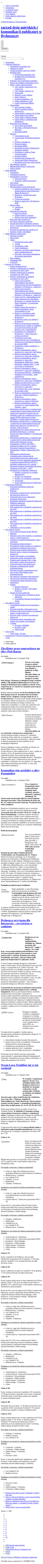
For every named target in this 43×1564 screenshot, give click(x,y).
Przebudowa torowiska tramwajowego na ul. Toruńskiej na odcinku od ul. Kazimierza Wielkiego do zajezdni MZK (28, 341)
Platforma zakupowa (17, 503)
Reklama (13, 534)
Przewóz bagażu (21, 144)
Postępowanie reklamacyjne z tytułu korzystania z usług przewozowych (23, 561)
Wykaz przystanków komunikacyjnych (24, 83)
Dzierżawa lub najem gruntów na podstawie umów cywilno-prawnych (26, 537)
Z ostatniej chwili (12, 10)
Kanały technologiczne (18, 266)
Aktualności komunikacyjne (20, 66)
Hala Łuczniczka (21, 213)
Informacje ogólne (16, 68)
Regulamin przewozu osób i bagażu (28, 162)
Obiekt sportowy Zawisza (24, 215)
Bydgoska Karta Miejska (19, 124)
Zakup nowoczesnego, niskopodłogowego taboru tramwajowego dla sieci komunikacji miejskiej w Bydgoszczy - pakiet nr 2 (28, 292)
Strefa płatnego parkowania (15, 16)
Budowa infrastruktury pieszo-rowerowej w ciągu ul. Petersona (26, 400)
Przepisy (13, 134)
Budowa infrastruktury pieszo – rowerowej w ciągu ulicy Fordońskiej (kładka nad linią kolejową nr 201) (28, 381)
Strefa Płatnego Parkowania (16, 234)
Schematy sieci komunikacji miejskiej (23, 81)
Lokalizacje (19, 207)
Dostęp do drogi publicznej (20, 593)
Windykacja (14, 583)
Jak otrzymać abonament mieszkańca (23, 578)
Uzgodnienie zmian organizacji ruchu (23, 581)
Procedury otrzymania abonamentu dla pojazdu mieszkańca (27, 255)
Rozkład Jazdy (15, 73)
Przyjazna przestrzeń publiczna (21, 221)
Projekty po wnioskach (23, 476)
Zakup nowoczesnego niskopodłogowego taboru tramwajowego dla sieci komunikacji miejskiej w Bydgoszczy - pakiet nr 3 (28, 284)
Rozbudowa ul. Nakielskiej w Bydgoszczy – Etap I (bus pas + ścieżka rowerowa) (26, 334)
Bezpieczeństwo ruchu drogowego (22, 187)
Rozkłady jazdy (11, 12)
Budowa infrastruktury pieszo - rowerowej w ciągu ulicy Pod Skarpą (28, 351)
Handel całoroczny (21, 587)
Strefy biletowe (20, 97)
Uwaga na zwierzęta (22, 199)
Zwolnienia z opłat (21, 246)
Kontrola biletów (21, 156)
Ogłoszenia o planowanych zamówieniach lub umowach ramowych (25, 494)
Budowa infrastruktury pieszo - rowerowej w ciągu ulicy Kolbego (27, 355)
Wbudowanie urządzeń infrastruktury (23, 550)
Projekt (17, 209)
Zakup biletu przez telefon (24, 115)
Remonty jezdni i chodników (20, 232)
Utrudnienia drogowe (18, 175)
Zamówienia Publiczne (14, 485)
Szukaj (3, 56)
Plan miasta (14, 183)
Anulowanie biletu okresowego (26, 160)
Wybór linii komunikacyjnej (25, 75)
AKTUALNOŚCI (12, 6)
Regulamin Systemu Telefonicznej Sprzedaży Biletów (27, 149)
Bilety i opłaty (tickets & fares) (21, 85)
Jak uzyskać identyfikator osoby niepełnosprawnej (21, 573)
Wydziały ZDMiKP (22, 625)
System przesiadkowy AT (24, 99)
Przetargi (13, 491)
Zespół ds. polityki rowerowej (25, 181)
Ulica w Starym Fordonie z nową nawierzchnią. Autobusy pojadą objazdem (23, 1498)
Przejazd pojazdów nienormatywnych (23, 570)
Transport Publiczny (13, 64)
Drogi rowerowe (21, 179)
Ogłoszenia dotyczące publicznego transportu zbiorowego (22, 498)
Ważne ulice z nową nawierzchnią (18, 1507)
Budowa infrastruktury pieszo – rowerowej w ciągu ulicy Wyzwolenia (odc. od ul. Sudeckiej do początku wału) (27, 388)
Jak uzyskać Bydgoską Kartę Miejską (23, 532)
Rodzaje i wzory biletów (23, 95)
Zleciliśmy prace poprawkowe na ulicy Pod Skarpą (20, 650)
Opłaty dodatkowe (21, 248)
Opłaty (12, 240)
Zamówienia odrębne (17, 505)
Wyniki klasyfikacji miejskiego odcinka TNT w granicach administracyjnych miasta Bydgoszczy (26, 226)
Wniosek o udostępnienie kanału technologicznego (22, 567)
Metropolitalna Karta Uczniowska (22, 166)
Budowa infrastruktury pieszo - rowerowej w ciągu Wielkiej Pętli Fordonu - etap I (27, 405)
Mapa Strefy (14, 238)
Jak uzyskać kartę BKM (23, 126)
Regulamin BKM (21, 132)
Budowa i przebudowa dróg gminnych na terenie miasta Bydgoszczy (25, 315)
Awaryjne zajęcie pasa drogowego (22, 564)
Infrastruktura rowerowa (19, 177)
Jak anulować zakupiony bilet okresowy (24, 576)
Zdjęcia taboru (15, 168)
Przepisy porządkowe (22, 142)
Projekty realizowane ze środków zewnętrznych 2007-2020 (22, 274)
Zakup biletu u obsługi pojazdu (26, 117)
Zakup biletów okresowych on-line (27, 113)
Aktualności (10, 62)
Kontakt (8, 18)
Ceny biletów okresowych (24, 91)
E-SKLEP (14, 262)
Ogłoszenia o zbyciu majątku (20, 527)
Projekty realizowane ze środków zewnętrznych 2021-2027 (22, 278)
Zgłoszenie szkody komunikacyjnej (23, 558)
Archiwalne (19, 481)
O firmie (13, 623)
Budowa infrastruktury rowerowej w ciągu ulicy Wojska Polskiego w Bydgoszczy (28, 395)
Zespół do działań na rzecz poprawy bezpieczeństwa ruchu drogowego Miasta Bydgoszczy (28, 191)
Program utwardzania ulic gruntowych (24, 230)
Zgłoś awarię (19, 629)
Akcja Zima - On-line (18, 634)
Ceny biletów (10, 14)
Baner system (15, 205)
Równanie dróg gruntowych (20, 219)
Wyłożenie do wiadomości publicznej (23, 470)
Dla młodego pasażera (18, 164)
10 (6, 1537)
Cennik (17, 244)
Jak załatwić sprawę (13, 530)
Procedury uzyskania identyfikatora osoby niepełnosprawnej (27, 251)
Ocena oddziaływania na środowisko (28, 483)
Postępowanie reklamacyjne (25, 158)
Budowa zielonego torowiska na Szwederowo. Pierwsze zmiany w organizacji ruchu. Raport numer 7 (22, 1503)
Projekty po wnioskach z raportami (27, 479)
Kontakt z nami (20, 627)
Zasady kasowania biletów (24, 103)
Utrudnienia (10, 8)
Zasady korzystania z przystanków (22, 556)
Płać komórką (15, 258)
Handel (12, 585)
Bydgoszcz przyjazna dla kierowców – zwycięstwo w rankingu (16, 923)
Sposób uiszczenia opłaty (24, 242)
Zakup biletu (14, 105)
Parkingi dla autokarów (18, 211)
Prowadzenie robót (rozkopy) (20, 544)
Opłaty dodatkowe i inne (24, 101)
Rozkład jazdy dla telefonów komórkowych (25, 78)
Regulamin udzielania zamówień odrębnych (26, 501)
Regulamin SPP (16, 260)
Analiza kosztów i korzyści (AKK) (22, 71)
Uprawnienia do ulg (22, 136)
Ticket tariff (19, 93)
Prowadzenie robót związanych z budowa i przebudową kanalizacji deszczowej (25, 547)
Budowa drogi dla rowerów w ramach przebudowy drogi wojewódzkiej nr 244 (26, 309)
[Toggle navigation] (2, 2)
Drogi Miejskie (11, 170)
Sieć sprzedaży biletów (23, 107)
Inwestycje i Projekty (13, 264)
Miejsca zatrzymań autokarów (25, 217)
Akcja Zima (10, 632)
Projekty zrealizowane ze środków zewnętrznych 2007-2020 (22, 269)
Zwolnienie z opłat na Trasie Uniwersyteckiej (25, 153)
